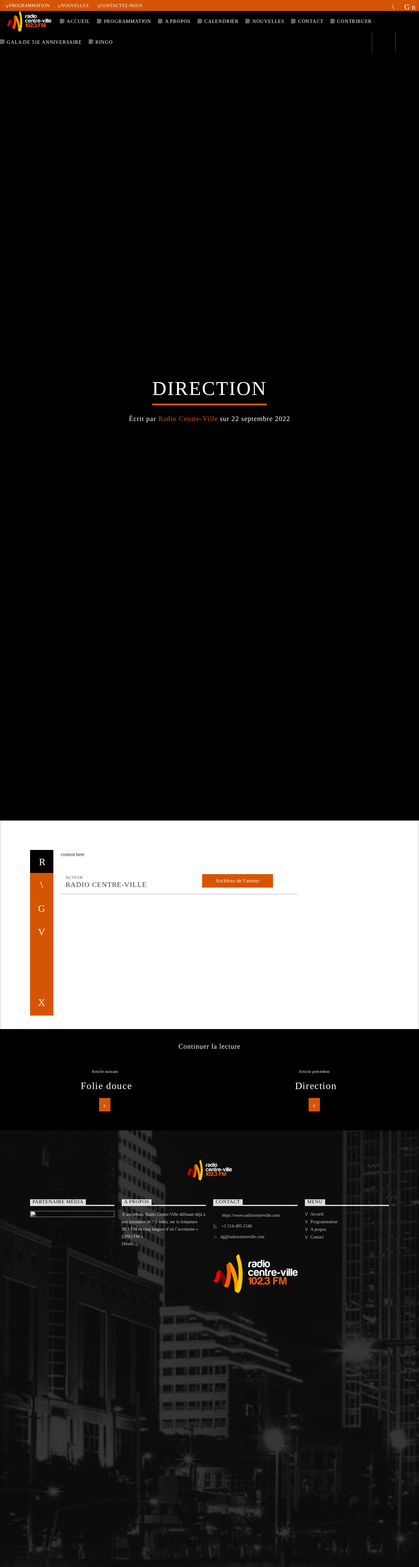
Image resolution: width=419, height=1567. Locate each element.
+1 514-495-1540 (236, 1301)
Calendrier (221, 21)
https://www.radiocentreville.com (251, 1290)
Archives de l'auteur (237, 956)
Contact (311, 21)
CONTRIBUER (354, 21)
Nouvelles (75, 5)
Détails (128, 1319)
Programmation (29, 5)
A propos (318, 1304)
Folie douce (106, 1161)
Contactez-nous (121, 5)
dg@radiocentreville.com (242, 1312)
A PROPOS (177, 21)
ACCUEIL (78, 21)
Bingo (104, 42)
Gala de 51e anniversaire (44, 42)
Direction (315, 1161)
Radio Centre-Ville (188, 453)
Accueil (317, 1289)
